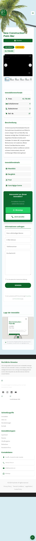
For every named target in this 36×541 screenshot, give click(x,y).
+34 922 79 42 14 (9, 463)
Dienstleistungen (6, 423)
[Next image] (30, 65)
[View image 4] (22, 79)
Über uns (3, 420)
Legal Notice (28, 486)
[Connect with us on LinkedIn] (11, 392)
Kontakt (3, 426)
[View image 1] (7, 79)
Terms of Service (17, 299)
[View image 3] (17, 79)
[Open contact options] (32, 537)
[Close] (26, 319)
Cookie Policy (18, 489)
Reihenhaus (4, 444)
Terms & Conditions (18, 486)
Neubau (3, 438)
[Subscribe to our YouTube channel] (15, 392)
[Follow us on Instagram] (7, 392)
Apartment (4, 435)
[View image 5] (27, 79)
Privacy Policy (28, 296)
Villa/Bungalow (5, 441)
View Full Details (14, 335)
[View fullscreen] (29, 73)
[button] (18, 337)
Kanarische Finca (6, 447)
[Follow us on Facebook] (3, 392)
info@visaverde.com (10, 468)
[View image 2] (12, 79)
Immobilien (4, 417)
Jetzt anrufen (19, 217)
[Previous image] (5, 65)
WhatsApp (19, 210)
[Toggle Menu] (33, 13)
